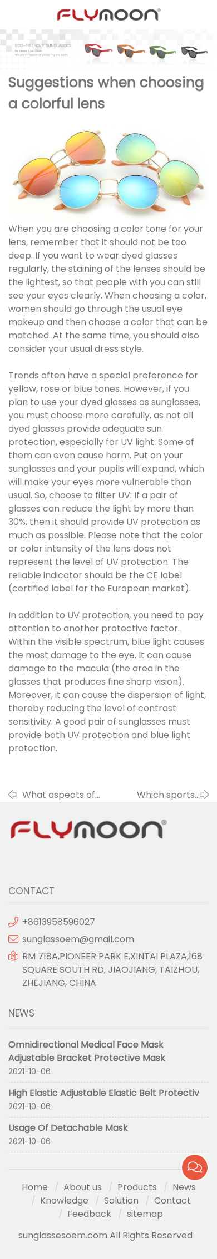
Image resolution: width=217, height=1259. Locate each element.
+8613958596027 (58, 922)
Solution (121, 1200)
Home (35, 1187)
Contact (172, 1200)
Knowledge (64, 1200)
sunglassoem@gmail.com (78, 939)
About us (82, 1187)
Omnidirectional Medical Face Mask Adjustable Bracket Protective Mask (86, 1051)
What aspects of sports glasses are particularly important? (62, 795)
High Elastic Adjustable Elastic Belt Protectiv (103, 1092)
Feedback (89, 1213)
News (184, 1187)
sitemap (145, 1213)
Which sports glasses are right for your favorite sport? (158, 795)
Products (137, 1187)
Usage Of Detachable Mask (68, 1127)
